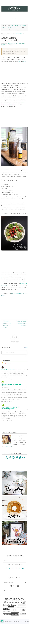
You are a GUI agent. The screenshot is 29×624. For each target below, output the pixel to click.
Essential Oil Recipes (14, 43)
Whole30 (3, 44)
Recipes (22, 43)
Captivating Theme (13, 621)
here (19, 61)
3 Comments (10, 44)
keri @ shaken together (8, 369)
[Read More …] (10, 446)
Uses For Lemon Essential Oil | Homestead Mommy (10, 407)
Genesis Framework (24, 621)
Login (25, 347)
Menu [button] (15, 19)
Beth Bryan (14, 8)
